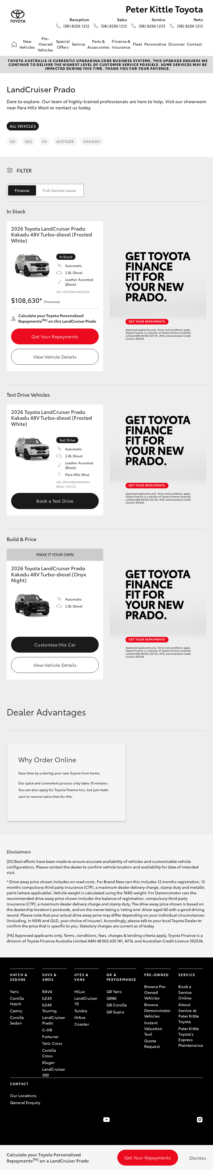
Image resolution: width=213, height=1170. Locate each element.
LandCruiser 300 (53, 1071)
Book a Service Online (185, 992)
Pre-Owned (156, 974)
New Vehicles (27, 44)
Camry (16, 1010)
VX (44, 141)
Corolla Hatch (17, 1000)
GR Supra (115, 1012)
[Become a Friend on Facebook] (13, 1119)
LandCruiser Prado (53, 1020)
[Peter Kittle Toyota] (18, 16)
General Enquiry (25, 1102)
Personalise (155, 44)
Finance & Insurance (121, 44)
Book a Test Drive (54, 500)
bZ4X (47, 998)
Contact (194, 44)
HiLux (79, 991)
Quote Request (152, 1043)
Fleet (137, 44)
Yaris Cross (52, 1043)
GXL (28, 141)
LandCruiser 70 (85, 1000)
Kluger (48, 1062)
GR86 (111, 998)
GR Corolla (116, 1005)
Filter (24, 170)
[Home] (14, 44)
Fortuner (50, 1036)
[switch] (45, 190)
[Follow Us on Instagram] (199, 1119)
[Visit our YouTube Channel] (106, 1119)
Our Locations (23, 1095)
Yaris (14, 991)
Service (78, 44)
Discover (176, 44)
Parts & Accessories (98, 44)
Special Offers (63, 44)
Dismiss (197, 1157)
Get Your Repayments (54, 336)
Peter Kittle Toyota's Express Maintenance (190, 1037)
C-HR (47, 1030)
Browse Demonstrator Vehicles (157, 1010)
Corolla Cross (49, 1052)
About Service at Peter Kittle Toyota (188, 1013)
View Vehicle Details (55, 356)
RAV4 (47, 991)
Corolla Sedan (17, 1020)
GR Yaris (114, 991)
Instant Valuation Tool (153, 1028)
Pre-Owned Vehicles (45, 44)
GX (12, 141)
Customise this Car (55, 644)
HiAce (80, 1017)
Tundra (80, 1010)
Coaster (81, 1024)
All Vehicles (23, 126)
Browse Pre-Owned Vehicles (155, 992)
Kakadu (91, 141)
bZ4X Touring (49, 1007)
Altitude (65, 141)
